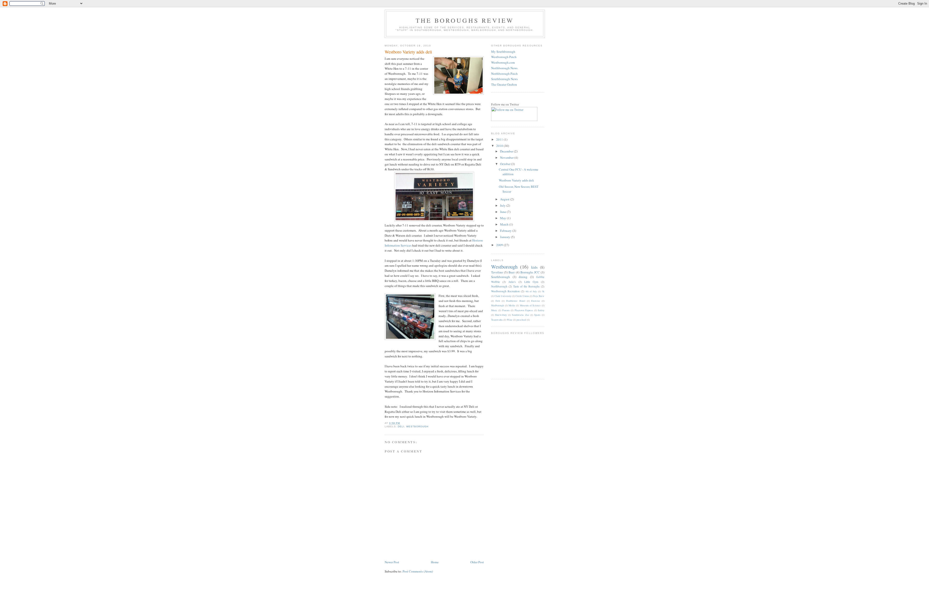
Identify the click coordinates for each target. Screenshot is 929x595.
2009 (500, 245)
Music (494, 310)
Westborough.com (503, 62)
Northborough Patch (504, 73)
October (505, 164)
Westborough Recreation (505, 291)
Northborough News (504, 68)
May (503, 218)
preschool (521, 319)
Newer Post (392, 562)
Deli (401, 426)
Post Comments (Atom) (418, 571)
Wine (509, 319)
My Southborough (503, 51)
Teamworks (497, 319)
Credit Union (522, 296)
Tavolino (497, 272)
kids (534, 267)
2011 (500, 139)
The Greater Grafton (504, 84)
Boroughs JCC (530, 272)
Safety (541, 310)
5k (543, 291)
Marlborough (497, 305)
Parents (506, 310)
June (503, 212)
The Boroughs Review (465, 20)
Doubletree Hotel (515, 300)
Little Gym (531, 282)
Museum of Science (530, 305)
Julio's (512, 282)
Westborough (417, 426)
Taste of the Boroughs (526, 286)
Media (512, 305)
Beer (512, 272)
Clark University (502, 296)
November (507, 157)
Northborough (499, 286)
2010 (500, 145)
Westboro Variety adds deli (408, 52)
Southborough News (504, 79)
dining (523, 277)
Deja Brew (538, 296)
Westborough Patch (504, 57)
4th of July (531, 291)
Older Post (477, 562)
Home (435, 562)
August (505, 199)
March (504, 224)
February (506, 230)
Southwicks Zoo (520, 314)
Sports (537, 314)
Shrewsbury (501, 314)
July (503, 205)
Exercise (535, 300)
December (507, 151)
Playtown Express (524, 310)
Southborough (500, 277)
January (505, 237)
